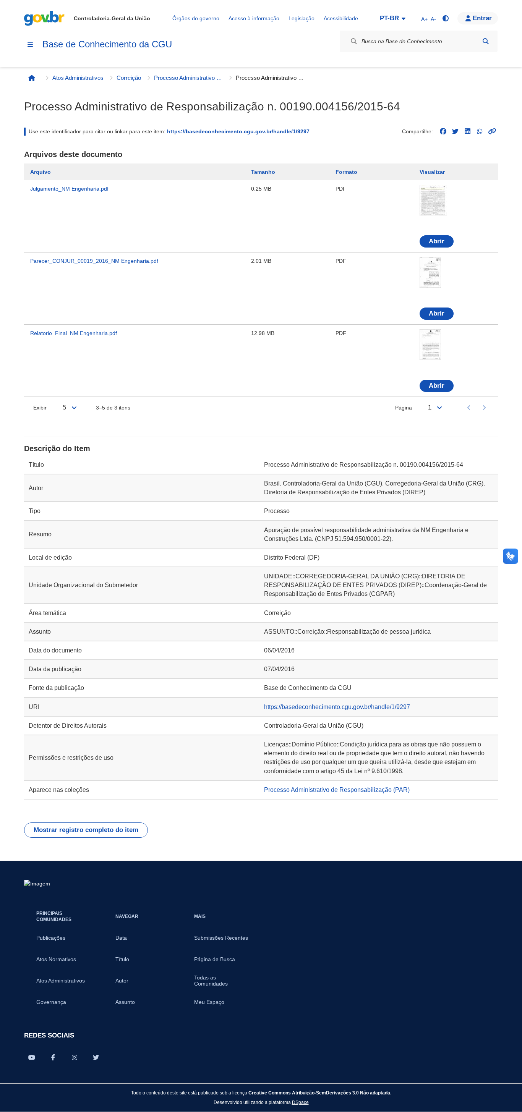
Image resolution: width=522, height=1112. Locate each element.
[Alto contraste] (445, 18)
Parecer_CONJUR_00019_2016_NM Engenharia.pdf (94, 261)
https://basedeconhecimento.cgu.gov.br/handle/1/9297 (238, 131)
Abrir (436, 241)
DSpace (300, 1102)
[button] (477, 18)
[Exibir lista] (74, 407)
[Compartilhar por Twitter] (96, 1057)
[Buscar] (486, 41)
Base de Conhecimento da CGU (107, 44)
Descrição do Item (57, 448)
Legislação (301, 18)
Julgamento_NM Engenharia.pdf (69, 189)
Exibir (40, 408)
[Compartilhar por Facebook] (53, 1057)
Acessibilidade (341, 18)
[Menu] (30, 45)
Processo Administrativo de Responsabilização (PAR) (188, 77)
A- (433, 19)
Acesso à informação (254, 18)
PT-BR (389, 18)
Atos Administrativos (78, 77)
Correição (129, 77)
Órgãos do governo (195, 18)
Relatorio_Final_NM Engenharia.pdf (73, 333)
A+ (424, 19)
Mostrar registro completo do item (86, 830)
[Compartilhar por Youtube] (31, 1057)
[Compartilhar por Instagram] (74, 1057)
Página (403, 408)
